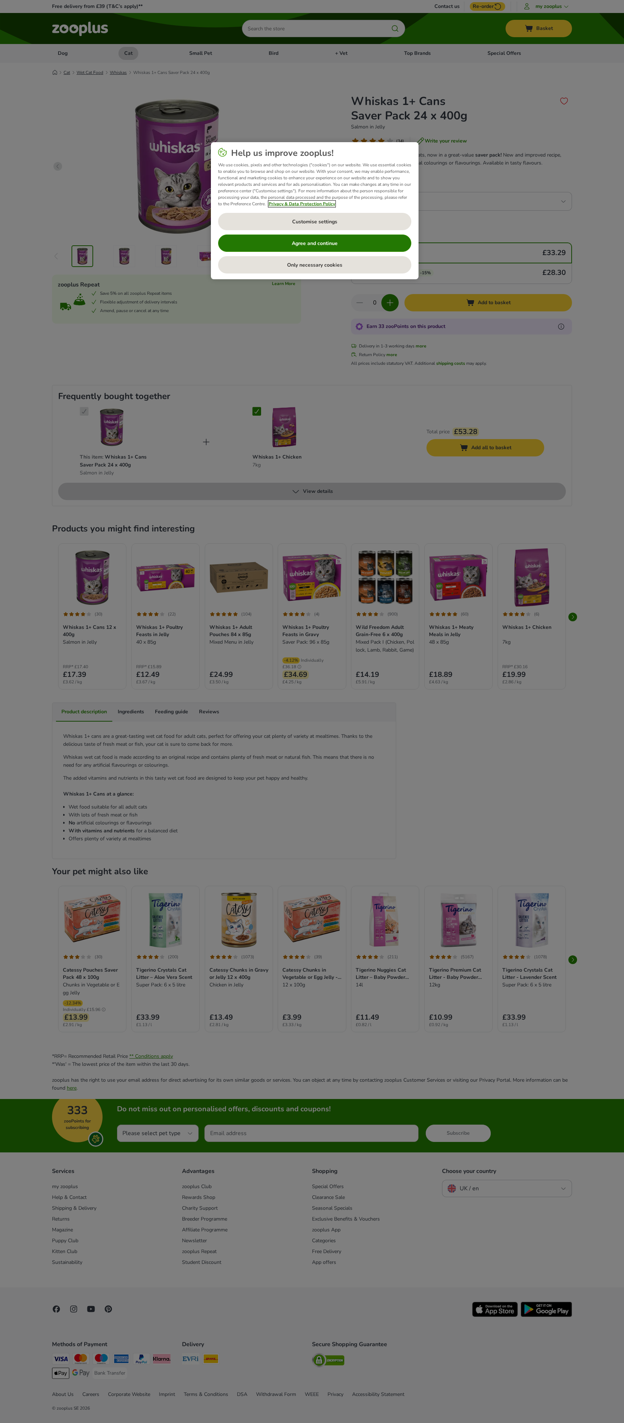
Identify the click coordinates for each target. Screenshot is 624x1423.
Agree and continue (315, 243)
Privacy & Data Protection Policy (302, 204)
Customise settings (314, 221)
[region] (315, 210)
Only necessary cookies (314, 265)
